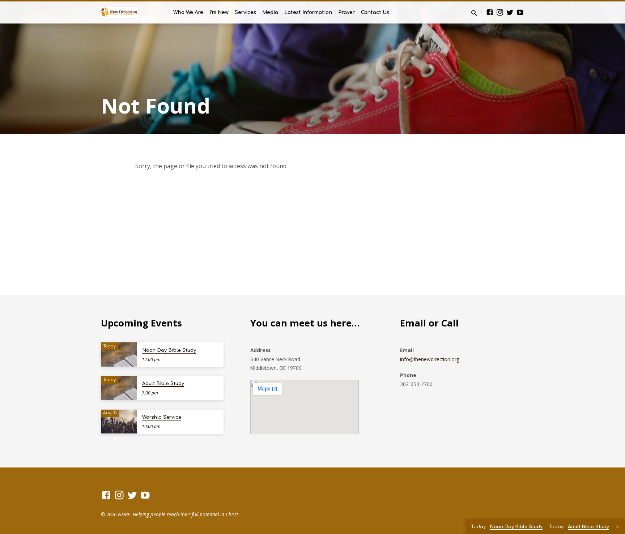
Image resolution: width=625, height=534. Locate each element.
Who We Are (188, 12)
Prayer (346, 12)
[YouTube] (520, 12)
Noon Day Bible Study (169, 350)
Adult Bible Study (163, 383)
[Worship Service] (119, 422)
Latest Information (308, 12)
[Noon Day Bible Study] (119, 354)
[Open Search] (474, 13)
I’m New (219, 12)
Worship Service (161, 417)
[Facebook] (490, 12)
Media (270, 12)
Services (245, 12)
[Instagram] (500, 12)
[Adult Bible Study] (119, 388)
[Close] (617, 527)
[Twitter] (510, 12)
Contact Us (375, 12)
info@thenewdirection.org (429, 359)
